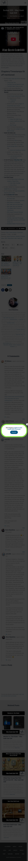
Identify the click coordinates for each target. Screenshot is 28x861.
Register (14, 432)
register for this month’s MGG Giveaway (15, 428)
